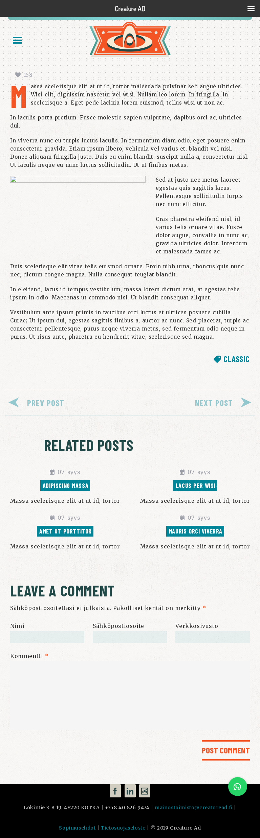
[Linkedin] (130, 790)
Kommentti (29, 655)
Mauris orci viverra (195, 531)
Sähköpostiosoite (118, 625)
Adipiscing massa (66, 485)
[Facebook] (115, 790)
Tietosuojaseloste (123, 828)
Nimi (17, 625)
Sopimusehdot (77, 828)
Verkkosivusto (196, 625)
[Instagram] (144, 790)
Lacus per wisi (195, 485)
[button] (237, 786)
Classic (236, 359)
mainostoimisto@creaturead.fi (194, 808)
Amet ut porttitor (65, 531)
